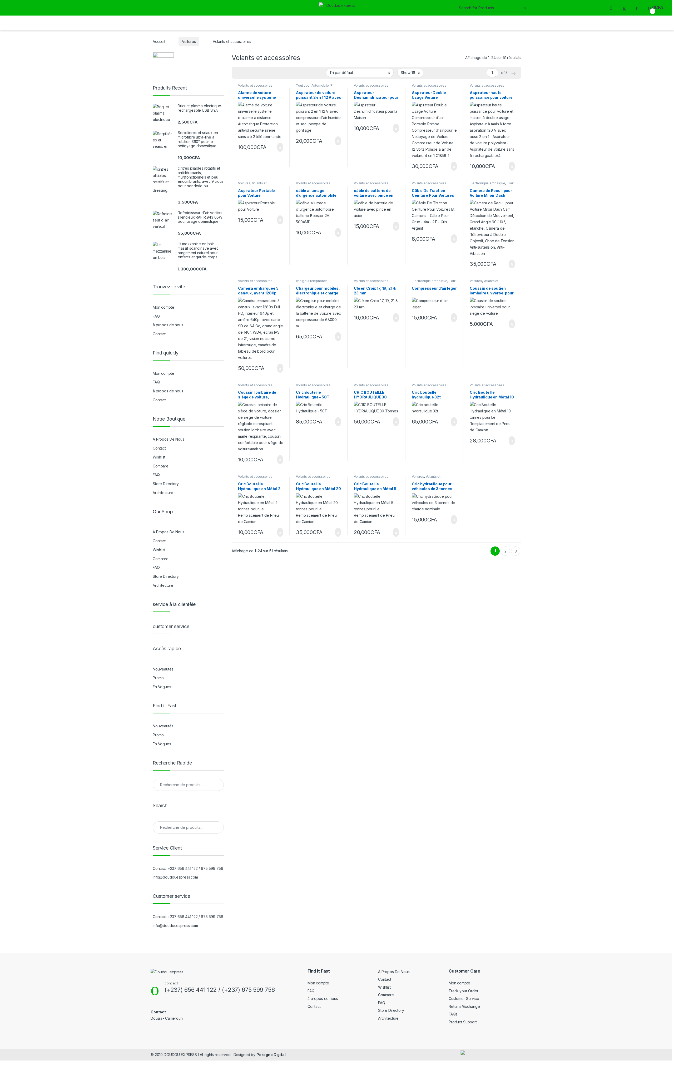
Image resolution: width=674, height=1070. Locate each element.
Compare (160, 466)
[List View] (254, 72)
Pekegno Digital (271, 1054)
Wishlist (159, 457)
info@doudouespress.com (175, 877)
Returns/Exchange (464, 1006)
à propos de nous (168, 325)
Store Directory (166, 483)
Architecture (163, 492)
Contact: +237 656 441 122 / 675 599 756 (188, 868)
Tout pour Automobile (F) (315, 85)
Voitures (189, 41)
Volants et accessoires (255, 85)
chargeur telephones (312, 281)
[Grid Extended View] (246, 72)
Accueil (159, 41)
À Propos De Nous (168, 439)
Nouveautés (163, 669)
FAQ (156, 316)
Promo (158, 677)
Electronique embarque (487, 183)
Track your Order (463, 991)
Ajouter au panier (277, 147)
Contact (159, 334)
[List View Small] (262, 72)
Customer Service (464, 998)
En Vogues (162, 686)
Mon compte (163, 307)
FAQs (453, 1014)
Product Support (463, 1022)
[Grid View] (239, 72)
